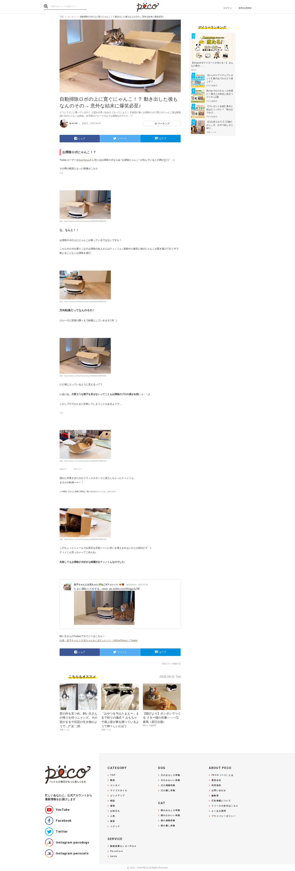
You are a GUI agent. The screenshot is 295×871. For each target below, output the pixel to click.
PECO (147, 7)
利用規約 (216, 785)
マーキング (164, 123)
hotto (113, 856)
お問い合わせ (219, 790)
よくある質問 (219, 811)
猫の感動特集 (168, 820)
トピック (115, 826)
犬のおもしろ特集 (170, 775)
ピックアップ (117, 796)
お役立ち (115, 811)
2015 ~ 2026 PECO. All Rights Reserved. (147, 868)
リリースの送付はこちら (225, 806)
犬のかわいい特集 (170, 780)
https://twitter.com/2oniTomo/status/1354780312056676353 (85, 301)
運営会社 (216, 780)
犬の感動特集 (168, 785)
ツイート (122, 138)
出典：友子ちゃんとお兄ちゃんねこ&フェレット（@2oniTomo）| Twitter (99, 640)
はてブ (162, 138)
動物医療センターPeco (123, 846)
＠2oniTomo (82, 160)
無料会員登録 (245, 8)
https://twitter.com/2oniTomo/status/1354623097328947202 (85, 221)
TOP (113, 775)
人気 (112, 816)
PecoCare (116, 851)
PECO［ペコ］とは (223, 775)
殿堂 (112, 821)
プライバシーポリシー (224, 816)
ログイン (227, 8)
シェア (81, 138)
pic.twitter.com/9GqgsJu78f (124, 588)
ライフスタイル (118, 790)
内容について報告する (171, 664)
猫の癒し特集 (168, 826)
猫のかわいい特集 (170, 815)
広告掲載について (221, 801)
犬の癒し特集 (168, 790)
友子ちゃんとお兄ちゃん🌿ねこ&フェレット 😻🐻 (105, 584)
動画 (112, 780)
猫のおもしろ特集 (170, 810)
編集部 (215, 796)
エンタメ (115, 785)
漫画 (112, 806)
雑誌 (112, 801)
